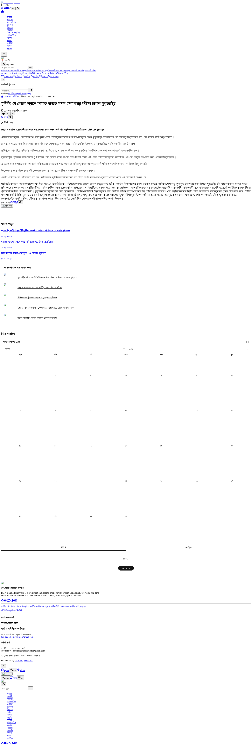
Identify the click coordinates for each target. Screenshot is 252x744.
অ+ (8, 114)
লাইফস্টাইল (11, 35)
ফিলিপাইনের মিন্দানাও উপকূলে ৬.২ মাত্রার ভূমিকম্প (37, 297)
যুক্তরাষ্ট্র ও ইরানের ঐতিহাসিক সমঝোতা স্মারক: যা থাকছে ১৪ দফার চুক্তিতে (47, 277)
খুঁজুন (30, 68)
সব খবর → (126, 568)
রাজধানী (88, 70)
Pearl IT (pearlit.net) (24, 660)
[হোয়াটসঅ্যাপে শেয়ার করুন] (7, 117)
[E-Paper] (15, 601)
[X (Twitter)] (5, 8)
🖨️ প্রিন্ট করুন (7, 206)
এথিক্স (17, 610)
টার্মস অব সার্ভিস (38, 73)
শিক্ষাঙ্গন (10, 30)
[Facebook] (2, 8)
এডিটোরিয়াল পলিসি (61, 73)
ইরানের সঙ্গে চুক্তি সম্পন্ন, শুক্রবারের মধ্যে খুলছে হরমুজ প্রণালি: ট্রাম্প (46, 307)
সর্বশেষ (93, 70)
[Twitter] (10, 601)
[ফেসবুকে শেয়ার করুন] (2, 117)
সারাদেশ (10, 19)
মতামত (9, 40)
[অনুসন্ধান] (30, 688)
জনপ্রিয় (188, 547)
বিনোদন (10, 27)
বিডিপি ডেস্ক (8, 122)
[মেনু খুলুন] (4, 54)
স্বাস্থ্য (9, 48)
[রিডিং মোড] (3, 113)
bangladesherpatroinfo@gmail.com (17, 637)
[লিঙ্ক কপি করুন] (20, 202)
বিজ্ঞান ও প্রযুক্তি (13, 32)
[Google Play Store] (13, 601)
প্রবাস (9, 38)
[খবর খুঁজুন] (18, 8)
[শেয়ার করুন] (10, 117)
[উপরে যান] (3, 666)
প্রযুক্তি (28, 93)
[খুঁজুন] (30, 90)
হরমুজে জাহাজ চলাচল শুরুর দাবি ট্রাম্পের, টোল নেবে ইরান (40, 287)
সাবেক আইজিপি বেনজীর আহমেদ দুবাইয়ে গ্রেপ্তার (37, 318)
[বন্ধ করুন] (3, 64)
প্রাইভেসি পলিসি (26, 73)
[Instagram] (10, 8)
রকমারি (9, 725)
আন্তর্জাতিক (11, 22)
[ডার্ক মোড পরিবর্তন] (3, 684)
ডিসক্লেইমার (49, 73)
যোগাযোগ (16, 73)
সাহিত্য (9, 46)
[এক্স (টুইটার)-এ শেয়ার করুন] (5, 117)
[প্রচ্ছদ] (2, 12)
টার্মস (21, 610)
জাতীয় (9, 17)
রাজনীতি (11, 93)
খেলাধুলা (10, 25)
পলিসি (3, 610)
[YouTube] (7, 8)
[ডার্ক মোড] (13, 8)
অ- (13, 114)
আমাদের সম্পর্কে (7, 73)
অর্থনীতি (10, 43)
